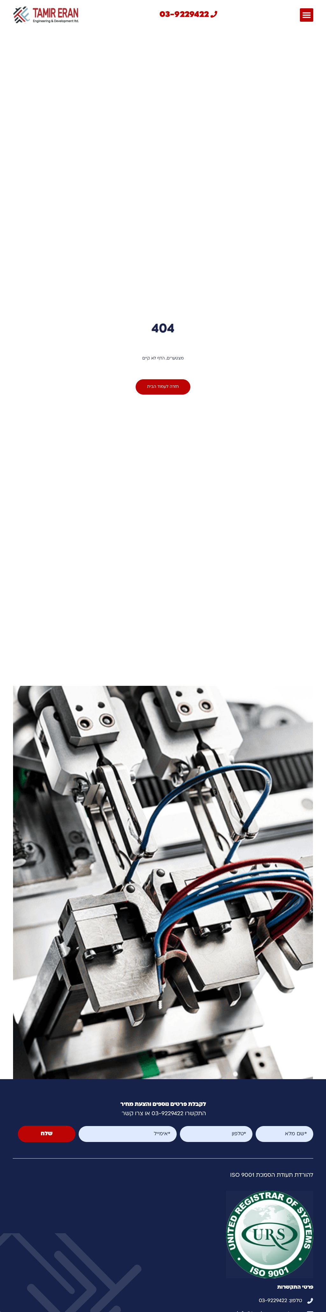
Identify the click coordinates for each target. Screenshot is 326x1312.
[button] (306, 15)
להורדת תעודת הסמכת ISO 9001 (271, 1175)
